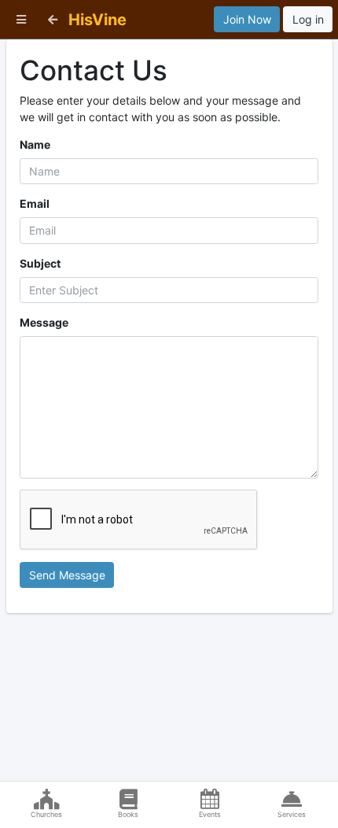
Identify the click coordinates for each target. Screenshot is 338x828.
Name (35, 144)
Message (44, 322)
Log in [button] (308, 19)
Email (35, 203)
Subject (40, 263)
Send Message (67, 575)
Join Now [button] (247, 19)
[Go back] (52, 19)
